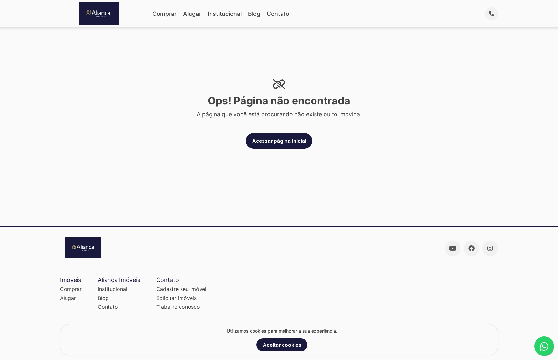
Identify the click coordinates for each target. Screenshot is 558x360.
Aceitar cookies (282, 345)
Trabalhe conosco (178, 307)
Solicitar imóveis (176, 298)
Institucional (225, 13)
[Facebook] (471, 248)
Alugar (192, 13)
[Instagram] (490, 248)
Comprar (164, 13)
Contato (278, 13)
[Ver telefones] (491, 13)
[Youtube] (452, 248)
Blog (254, 13)
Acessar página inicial (279, 141)
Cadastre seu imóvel (181, 289)
